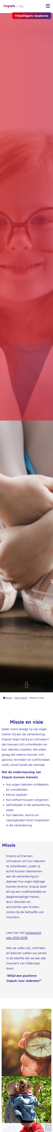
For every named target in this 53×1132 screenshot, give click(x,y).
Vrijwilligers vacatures (31, 16)
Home (9, 697)
